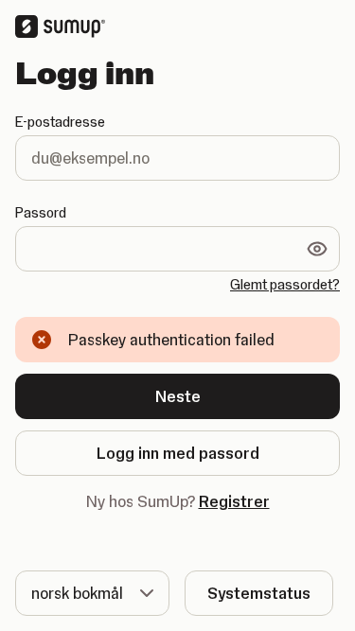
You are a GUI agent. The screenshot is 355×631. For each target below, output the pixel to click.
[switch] (317, 249)
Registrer (234, 501)
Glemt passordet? (285, 284)
